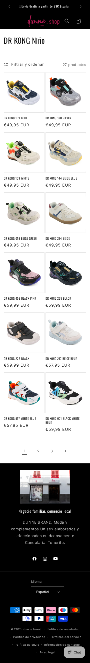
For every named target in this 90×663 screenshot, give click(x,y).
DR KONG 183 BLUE (16, 118)
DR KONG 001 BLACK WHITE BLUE (63, 420)
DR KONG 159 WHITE (16, 178)
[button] (10, 21)
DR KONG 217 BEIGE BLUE (61, 359)
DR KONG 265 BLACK (58, 298)
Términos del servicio (66, 637)
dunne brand (33, 629)
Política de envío (27, 644)
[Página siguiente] (65, 451)
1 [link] (25, 451)
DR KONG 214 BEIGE (58, 238)
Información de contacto (62, 644)
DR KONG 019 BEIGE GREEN (20, 238)
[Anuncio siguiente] (80, 6)
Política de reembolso (64, 629)
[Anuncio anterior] (9, 6)
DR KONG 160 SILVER (58, 118)
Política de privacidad (29, 637)
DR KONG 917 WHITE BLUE (20, 419)
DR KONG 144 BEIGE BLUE (61, 178)
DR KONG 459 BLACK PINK (20, 298)
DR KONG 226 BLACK (16, 359)
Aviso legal (48, 652)
